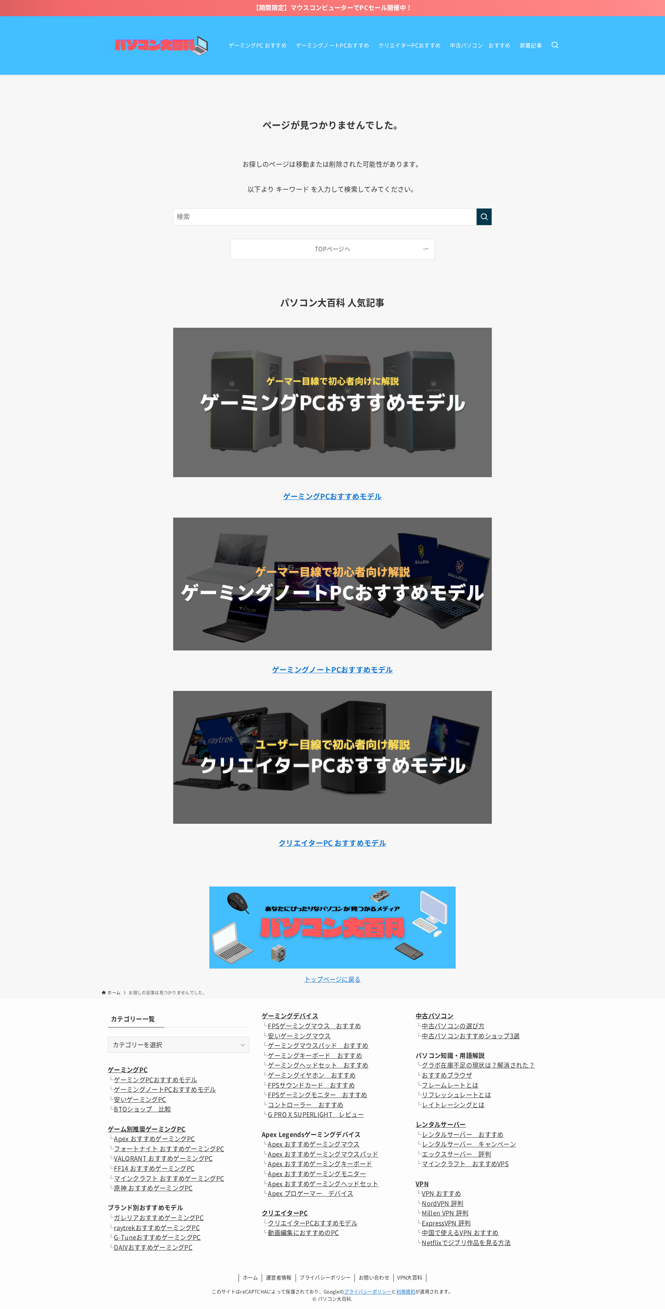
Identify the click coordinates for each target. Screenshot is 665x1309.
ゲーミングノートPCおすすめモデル (165, 1089)
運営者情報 (279, 1277)
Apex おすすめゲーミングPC (154, 1139)
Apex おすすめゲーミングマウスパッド (323, 1154)
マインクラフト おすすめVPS (465, 1164)
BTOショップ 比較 (142, 1109)
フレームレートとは (450, 1085)
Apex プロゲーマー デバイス (310, 1193)
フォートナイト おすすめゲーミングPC (169, 1149)
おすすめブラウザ (447, 1075)
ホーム (250, 1277)
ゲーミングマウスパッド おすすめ (318, 1046)
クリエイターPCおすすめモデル (313, 1223)
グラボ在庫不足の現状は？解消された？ (478, 1065)
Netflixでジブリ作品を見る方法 (466, 1243)
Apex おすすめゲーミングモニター (317, 1174)
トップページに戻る (332, 979)
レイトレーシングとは (453, 1105)
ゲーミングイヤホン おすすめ (312, 1075)
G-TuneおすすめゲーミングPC (157, 1237)
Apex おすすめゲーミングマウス (313, 1144)
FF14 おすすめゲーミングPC (154, 1168)
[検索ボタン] (554, 45)
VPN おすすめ (441, 1193)
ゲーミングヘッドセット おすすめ (318, 1065)
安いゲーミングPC (140, 1099)
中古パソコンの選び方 (453, 1026)
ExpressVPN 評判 (446, 1223)
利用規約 (405, 1291)
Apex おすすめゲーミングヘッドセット (323, 1184)
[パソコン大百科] (155, 45)
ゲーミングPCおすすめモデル (155, 1080)
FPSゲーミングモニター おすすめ (317, 1095)
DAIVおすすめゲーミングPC (153, 1247)
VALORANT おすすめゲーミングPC (163, 1158)
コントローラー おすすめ (305, 1105)
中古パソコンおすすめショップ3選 (471, 1036)
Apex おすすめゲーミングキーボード (320, 1164)
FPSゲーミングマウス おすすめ (314, 1026)
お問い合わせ (374, 1277)
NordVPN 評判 (442, 1203)
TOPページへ (332, 249)
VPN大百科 (409, 1277)
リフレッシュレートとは (456, 1095)
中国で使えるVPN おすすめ (460, 1233)
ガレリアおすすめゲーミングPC (159, 1218)
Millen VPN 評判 (445, 1213)
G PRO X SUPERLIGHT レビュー (316, 1114)
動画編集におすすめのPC (303, 1233)
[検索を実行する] (484, 216)
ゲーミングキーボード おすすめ (315, 1056)
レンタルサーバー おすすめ (462, 1134)
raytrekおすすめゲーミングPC (157, 1228)
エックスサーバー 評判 (456, 1154)
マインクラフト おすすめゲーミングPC (169, 1178)
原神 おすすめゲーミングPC (153, 1188)
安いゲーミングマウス (299, 1036)
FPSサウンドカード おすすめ (311, 1085)
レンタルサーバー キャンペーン (469, 1144)
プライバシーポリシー (325, 1277)
